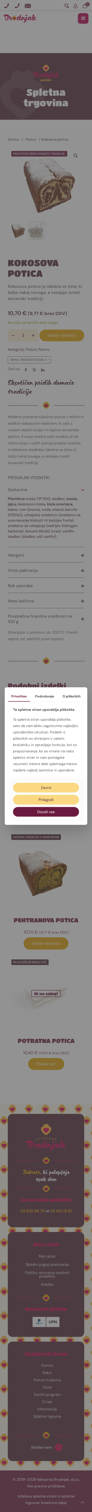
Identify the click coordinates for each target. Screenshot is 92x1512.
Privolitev (19, 696)
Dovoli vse (46, 811)
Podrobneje (44, 696)
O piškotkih (72, 696)
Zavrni (46, 787)
